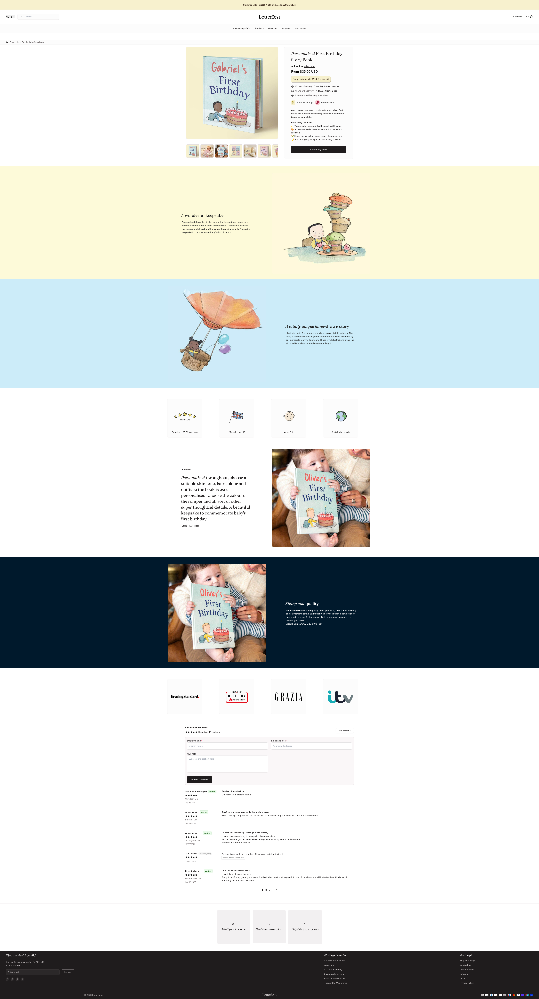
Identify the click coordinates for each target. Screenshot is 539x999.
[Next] (272, 93)
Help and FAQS (467, 960)
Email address (278, 740)
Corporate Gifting (333, 969)
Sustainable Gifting (334, 974)
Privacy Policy (467, 983)
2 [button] (266, 889)
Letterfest (97, 995)
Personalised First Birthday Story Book (27, 42)
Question (192, 753)
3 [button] (269, 889)
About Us (329, 965)
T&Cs (462, 978)
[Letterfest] (269, 16)
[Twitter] (7, 979)
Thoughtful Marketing (335, 983)
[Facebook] (12, 979)
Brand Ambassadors (334, 978)
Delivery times (467, 969)
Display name (194, 740)
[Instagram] (17, 979)
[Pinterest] (22, 979)
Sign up (68, 972)
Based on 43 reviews (209, 732)
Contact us (465, 965)
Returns (464, 974)
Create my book (318, 149)
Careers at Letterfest (335, 960)
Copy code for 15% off (311, 79)
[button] (297, 66)
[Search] (21, 16)
